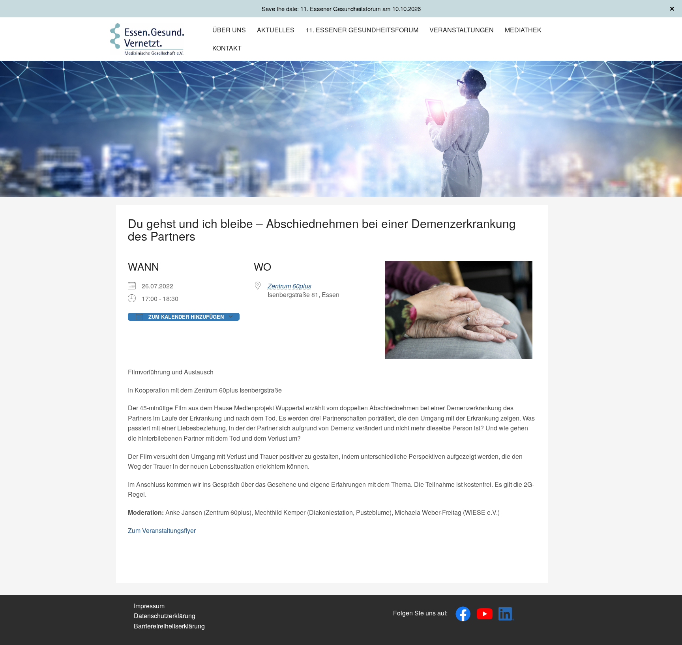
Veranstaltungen (461, 29)
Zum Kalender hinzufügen (185, 316)
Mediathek (523, 29)
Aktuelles (275, 29)
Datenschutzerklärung (164, 615)
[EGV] (147, 38)
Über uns (229, 29)
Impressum (149, 605)
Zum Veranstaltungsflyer (162, 530)
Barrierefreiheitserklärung (169, 625)
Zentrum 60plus (289, 285)
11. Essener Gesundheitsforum (361, 29)
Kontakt (227, 47)
